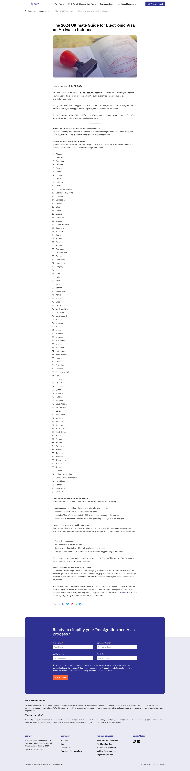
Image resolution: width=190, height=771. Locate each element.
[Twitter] (67, 604)
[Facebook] (63, 604)
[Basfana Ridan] (35, 4)
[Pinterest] (72, 604)
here (124, 592)
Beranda (31, 11)
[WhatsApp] (76, 604)
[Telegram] (80, 604)
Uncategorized (45, 11)
